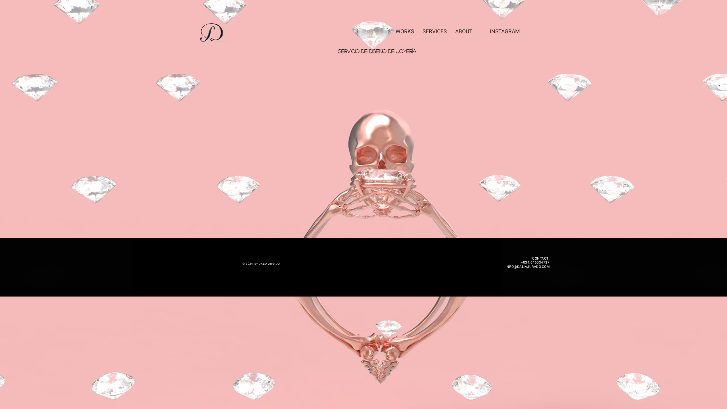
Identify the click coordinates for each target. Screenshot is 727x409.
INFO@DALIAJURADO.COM (527, 266)
